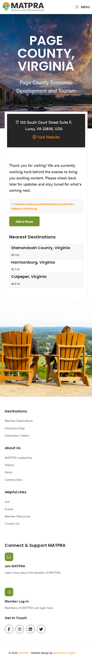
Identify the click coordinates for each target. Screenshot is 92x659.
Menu (85, 7)
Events (9, 509)
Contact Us (12, 523)
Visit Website (47, 136)
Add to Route (24, 221)
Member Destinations (19, 420)
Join (7, 501)
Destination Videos (17, 435)
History (9, 465)
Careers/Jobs (13, 479)
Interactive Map (15, 428)
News (8, 472)
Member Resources (17, 516)
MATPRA (23, 653)
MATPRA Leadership (18, 457)
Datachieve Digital (64, 653)
